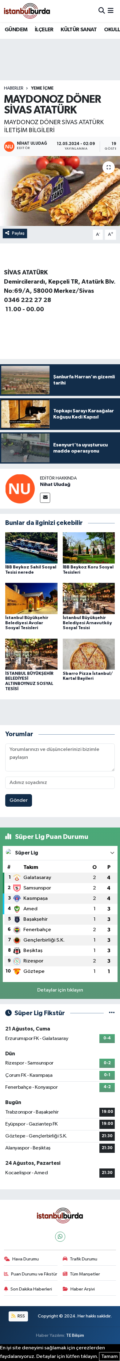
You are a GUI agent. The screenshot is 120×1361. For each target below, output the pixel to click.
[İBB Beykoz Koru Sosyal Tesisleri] (89, 547)
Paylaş (18, 233)
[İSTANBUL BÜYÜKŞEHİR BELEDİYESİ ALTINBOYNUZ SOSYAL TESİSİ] (31, 654)
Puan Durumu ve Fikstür (34, 1274)
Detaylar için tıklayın (60, 990)
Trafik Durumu (83, 1259)
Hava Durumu (25, 1259)
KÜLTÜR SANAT (79, 29)
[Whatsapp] (60, 1237)
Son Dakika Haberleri (31, 1289)
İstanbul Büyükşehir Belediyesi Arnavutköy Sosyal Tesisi (87, 623)
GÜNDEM (16, 29)
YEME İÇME (42, 88)
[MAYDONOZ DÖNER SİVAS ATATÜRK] (60, 191)
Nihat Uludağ (55, 484)
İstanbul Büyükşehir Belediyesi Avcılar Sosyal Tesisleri (26, 623)
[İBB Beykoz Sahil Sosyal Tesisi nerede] (31, 547)
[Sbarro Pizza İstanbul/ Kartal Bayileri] (89, 654)
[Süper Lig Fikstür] (112, 1013)
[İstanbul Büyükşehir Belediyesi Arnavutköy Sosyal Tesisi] (89, 598)
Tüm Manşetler (85, 1274)
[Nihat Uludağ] (20, 488)
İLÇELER (44, 29)
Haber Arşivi (82, 1289)
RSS (21, 1316)
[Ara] (101, 10)
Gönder (19, 800)
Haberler (13, 88)
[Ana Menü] (111, 10)
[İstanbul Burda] (27, 11)
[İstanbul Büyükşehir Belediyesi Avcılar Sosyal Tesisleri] (31, 598)
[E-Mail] (45, 498)
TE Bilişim (75, 1335)
